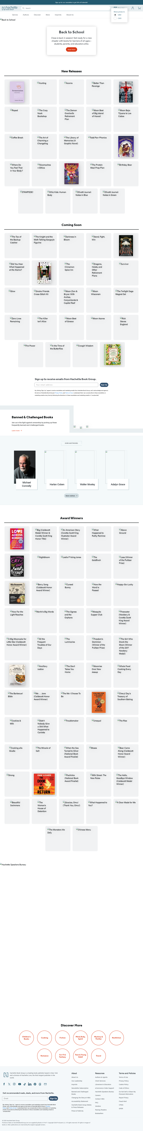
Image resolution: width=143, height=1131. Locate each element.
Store (48, 15)
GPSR (121, 1108)
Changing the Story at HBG (81, 1097)
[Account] (133, 8)
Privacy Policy (124, 1081)
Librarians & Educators (103, 1084)
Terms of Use (123, 1077)
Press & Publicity (77, 1111)
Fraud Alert (123, 1101)
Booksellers (99, 1113)
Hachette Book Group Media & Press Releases (81, 1106)
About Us (69, 15)
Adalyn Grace (118, 484)
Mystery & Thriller (98, 1038)
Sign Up (104, 385)
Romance (44, 1056)
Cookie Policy (123, 1084)
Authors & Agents (101, 1077)
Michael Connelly (26, 484)
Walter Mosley (87, 484)
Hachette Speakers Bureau (104, 1091)
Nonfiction (116, 1038)
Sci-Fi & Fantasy (62, 1056)
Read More (71, 49)
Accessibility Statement (80, 1101)
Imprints (58, 15)
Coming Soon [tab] (72, 225)
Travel (98, 1056)
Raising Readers (101, 1110)
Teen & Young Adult (80, 1056)
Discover (37, 15)
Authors (26, 15)
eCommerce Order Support (104, 1088)
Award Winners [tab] (71, 518)
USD (119, 15)
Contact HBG (99, 1099)
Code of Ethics (124, 1088)
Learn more (16, 430)
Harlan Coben (57, 484)
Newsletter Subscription (80, 1088)
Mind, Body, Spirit (80, 1038)
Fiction (63, 1038)
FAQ (96, 1102)
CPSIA (121, 1105)
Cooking (44, 1038)
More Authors (70, 496)
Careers (97, 1095)
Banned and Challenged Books (80, 1092)
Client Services (100, 1081)
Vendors (98, 1106)
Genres (15, 15)
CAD (119, 18)
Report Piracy (123, 1097)
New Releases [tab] (71, 71)
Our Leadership (77, 1081)
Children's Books (26, 1038)
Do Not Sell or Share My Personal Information (127, 1092)
